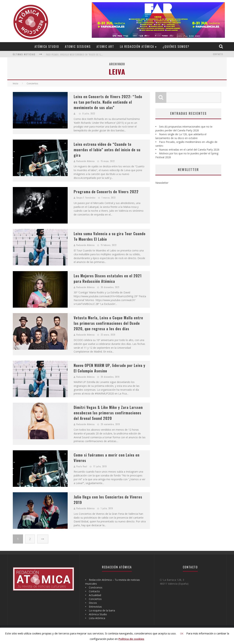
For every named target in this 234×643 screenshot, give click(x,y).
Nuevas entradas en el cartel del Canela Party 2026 (189, 149)
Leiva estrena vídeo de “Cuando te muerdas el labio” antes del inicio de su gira (107, 149)
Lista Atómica (97, 618)
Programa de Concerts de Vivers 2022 (106, 191)
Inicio (15, 83)
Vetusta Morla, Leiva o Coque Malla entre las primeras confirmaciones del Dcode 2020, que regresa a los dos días (108, 323)
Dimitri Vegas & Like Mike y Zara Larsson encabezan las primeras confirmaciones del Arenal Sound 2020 (108, 413)
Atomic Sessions (78, 46)
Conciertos (95, 599)
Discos (93, 603)
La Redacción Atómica (137, 46)
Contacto (218, 54)
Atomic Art (105, 46)
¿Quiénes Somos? (176, 46)
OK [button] (181, 633)
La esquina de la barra (102, 610)
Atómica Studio (47, 46)
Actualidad (95, 595)
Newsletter (161, 182)
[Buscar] (221, 46)
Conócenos (95, 587)
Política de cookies (131, 639)
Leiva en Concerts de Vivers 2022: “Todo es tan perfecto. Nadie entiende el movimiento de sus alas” (108, 102)
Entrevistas (95, 606)
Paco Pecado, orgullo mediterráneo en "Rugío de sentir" (76, 54)
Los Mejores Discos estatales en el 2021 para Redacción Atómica (108, 278)
